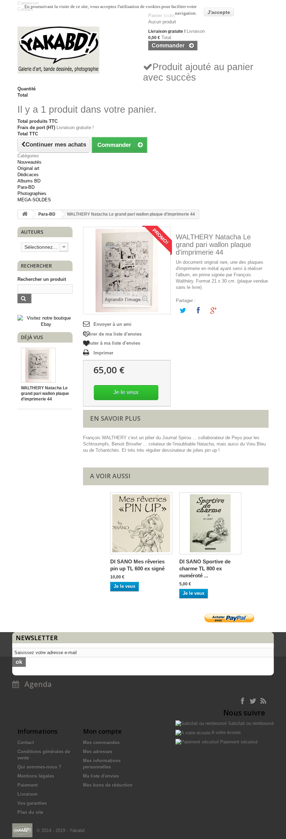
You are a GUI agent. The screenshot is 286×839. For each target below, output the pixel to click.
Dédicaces (28, 174)
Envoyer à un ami (112, 324)
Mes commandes (101, 742)
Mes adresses (97, 751)
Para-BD (26, 187)
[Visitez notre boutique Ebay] (45, 321)
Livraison (27, 794)
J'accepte (219, 12)
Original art (28, 168)
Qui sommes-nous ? (39, 767)
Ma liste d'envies (101, 776)
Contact (25, 742)
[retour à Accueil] (24, 214)
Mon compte (102, 731)
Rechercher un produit (41, 279)
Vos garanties (32, 803)
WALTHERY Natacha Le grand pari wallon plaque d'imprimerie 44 (45, 393)
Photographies (31, 193)
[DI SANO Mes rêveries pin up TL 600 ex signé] (141, 523)
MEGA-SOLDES (34, 199)
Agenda (35, 684)
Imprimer (103, 352)
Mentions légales (35, 776)
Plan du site (30, 812)
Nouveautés (29, 162)
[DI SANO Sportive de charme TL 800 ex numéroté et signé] (210, 523)
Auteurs (32, 232)
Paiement (27, 785)
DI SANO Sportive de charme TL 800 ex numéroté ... (205, 568)
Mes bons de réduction (108, 785)
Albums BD (28, 180)
